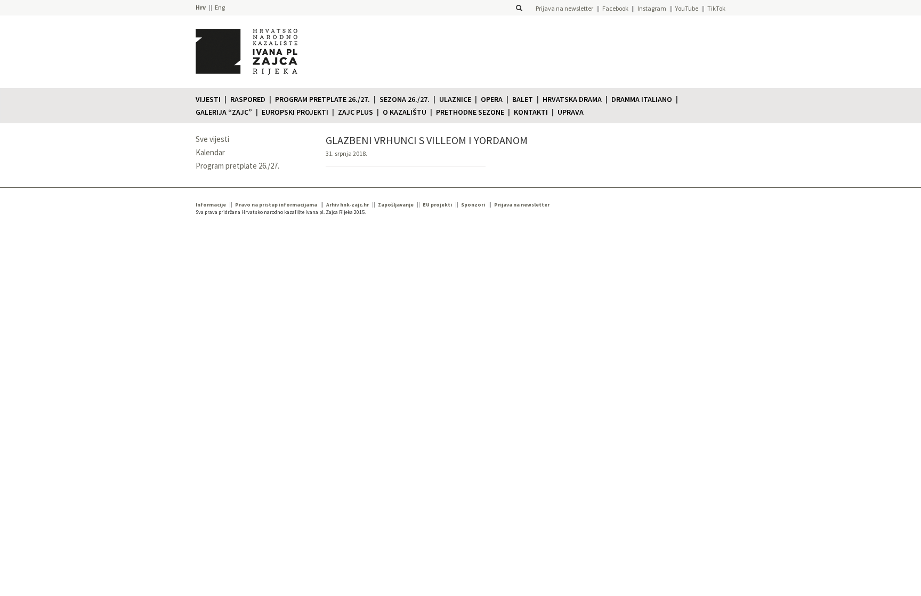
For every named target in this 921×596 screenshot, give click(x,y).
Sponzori (473, 204)
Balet (522, 99)
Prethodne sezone (470, 112)
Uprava (571, 112)
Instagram (651, 8)
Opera (492, 99)
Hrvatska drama (572, 99)
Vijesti (208, 99)
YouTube (686, 8)
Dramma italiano (641, 99)
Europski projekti (295, 112)
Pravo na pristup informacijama (276, 204)
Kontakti (531, 112)
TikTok (716, 8)
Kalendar (210, 152)
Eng (220, 7)
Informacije (211, 204)
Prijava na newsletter (564, 8)
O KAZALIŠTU (404, 112)
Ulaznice (455, 99)
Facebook (615, 8)
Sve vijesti (212, 139)
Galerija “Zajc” (224, 112)
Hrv (201, 7)
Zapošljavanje (396, 204)
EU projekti (437, 204)
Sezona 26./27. (404, 99)
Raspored (247, 99)
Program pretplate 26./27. (322, 99)
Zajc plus (355, 112)
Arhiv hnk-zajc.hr (347, 204)
